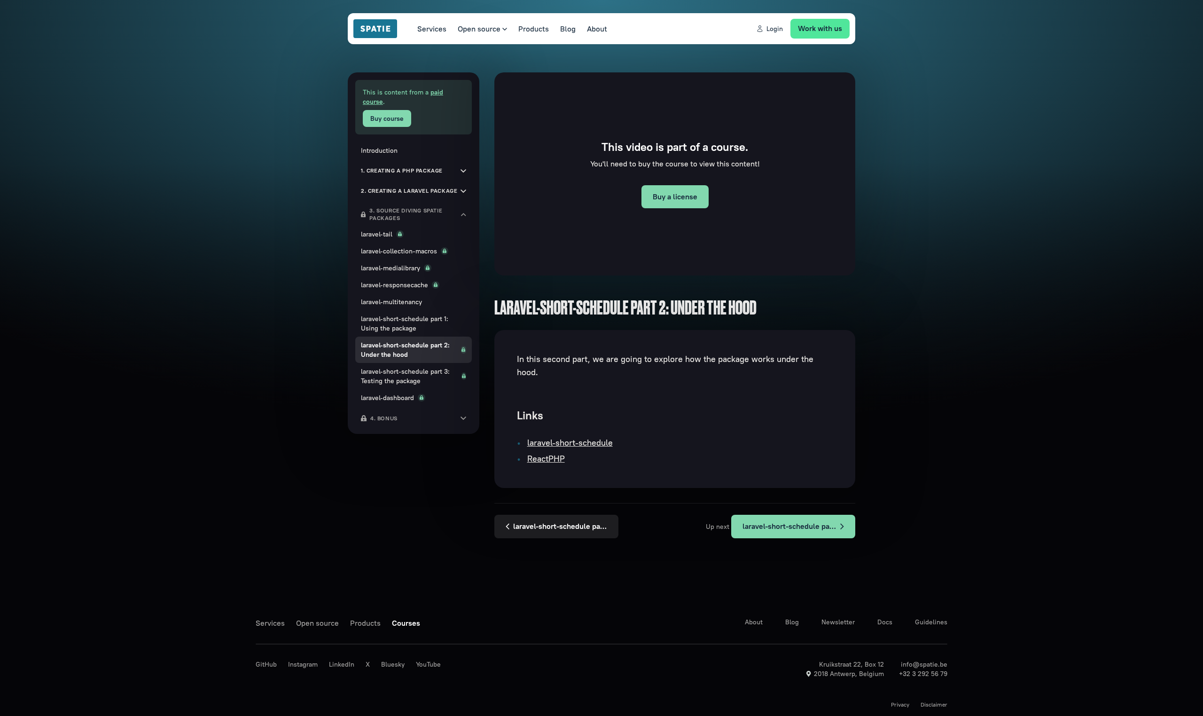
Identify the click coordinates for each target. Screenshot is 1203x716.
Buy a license (675, 196)
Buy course (387, 118)
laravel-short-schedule (570, 442)
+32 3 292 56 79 (923, 673)
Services (431, 28)
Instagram (303, 664)
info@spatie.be (924, 664)
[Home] (379, 28)
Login (774, 28)
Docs (884, 622)
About (597, 28)
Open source (479, 28)
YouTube (428, 664)
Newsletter (838, 622)
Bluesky (393, 664)
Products (533, 28)
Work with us (820, 28)
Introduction (379, 150)
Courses (406, 623)
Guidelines (931, 622)
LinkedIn (341, 664)
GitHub (266, 664)
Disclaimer (934, 704)
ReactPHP (546, 458)
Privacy (900, 704)
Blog (568, 28)
